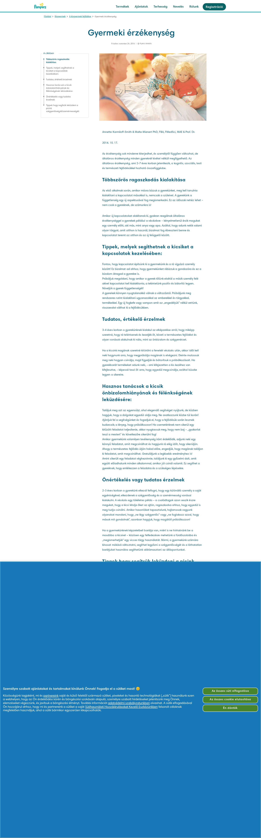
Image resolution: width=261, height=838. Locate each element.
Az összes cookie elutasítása (230, 699)
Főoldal (47, 17)
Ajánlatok (141, 6)
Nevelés (178, 6)
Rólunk (194, 6)
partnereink (50, 695)
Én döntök (230, 708)
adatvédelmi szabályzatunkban (129, 703)
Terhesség (160, 6)
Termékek (122, 6)
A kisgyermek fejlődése (80, 17)
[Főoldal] (40, 6)
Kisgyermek (60, 17)
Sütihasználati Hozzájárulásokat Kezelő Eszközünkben (121, 706)
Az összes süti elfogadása (230, 691)
